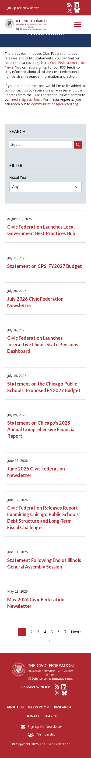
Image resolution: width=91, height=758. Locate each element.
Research (62, 707)
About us (15, 707)
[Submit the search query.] (78, 145)
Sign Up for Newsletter (45, 726)
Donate (32, 716)
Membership (46, 734)
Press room (38, 707)
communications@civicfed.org (54, 104)
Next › (76, 631)
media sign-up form (26, 99)
